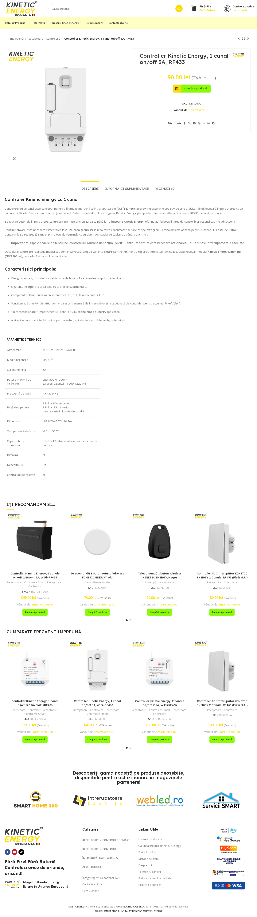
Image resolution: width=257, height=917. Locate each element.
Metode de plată (148, 859)
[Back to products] (243, 39)
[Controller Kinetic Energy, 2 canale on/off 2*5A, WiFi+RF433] (159, 669)
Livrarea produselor (150, 839)
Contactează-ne (92, 884)
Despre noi (145, 865)
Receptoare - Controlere (44, 38)
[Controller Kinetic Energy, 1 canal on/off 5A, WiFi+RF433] (97, 669)
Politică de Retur (148, 852)
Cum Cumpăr (90, 891)
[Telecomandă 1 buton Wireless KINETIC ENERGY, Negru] (159, 541)
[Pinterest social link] (199, 123)
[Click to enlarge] (14, 158)
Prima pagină (15, 38)
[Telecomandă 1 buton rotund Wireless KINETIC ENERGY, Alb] (97, 541)
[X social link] (189, 123)
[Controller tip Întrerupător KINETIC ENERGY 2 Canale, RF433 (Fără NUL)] (222, 541)
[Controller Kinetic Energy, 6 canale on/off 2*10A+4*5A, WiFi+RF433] (35, 541)
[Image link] (36, 799)
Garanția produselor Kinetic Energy (159, 846)
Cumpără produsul (195, 88)
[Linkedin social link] (204, 123)
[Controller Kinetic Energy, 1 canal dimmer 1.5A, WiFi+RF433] (35, 669)
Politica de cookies (149, 885)
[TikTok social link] (21, 852)
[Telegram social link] (213, 123)
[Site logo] (22, 8)
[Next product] (248, 39)
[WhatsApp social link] (208, 123)
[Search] (179, 8)
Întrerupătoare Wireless (97, 582)
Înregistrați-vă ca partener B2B (101, 878)
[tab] (90, 187)
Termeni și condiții (149, 872)
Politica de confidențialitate (155, 878)
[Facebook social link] (184, 123)
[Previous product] (239, 39)
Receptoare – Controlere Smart (26, 582)
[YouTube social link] (14, 852)
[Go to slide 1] (127, 620)
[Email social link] (194, 123)
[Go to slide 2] (130, 620)
